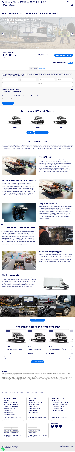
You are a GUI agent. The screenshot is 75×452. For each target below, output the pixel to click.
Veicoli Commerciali (13, 392)
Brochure (30, 132)
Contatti (41, 392)
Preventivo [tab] (33, 68)
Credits (71, 446)
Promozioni (27, 392)
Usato (21, 392)
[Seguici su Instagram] (56, 426)
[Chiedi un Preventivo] (2, 228)
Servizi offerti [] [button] (7, 400)
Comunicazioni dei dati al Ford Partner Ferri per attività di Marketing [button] (21, 95)
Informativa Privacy (16, 75)
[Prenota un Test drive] (2, 224)
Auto (6, 392)
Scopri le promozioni (41, 132)
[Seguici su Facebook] (52, 426)
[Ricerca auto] (2, 220)
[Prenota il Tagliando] (2, 231)
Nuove (70, 62)
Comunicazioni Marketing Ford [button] (10, 89)
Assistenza (34, 392)
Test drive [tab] (42, 68)
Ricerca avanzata (38, 361)
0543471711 (55, 419)
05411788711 (31, 419)
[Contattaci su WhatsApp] (60, 426)
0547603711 (7, 419)
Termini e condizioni (64, 446)
